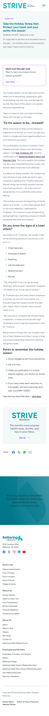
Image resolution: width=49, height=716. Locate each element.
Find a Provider (9, 573)
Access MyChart (9, 595)
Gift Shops (7, 636)
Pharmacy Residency (11, 676)
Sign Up (22, 438)
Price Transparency (10, 602)
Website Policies (9, 704)
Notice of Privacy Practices (28, 702)
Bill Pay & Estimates (10, 606)
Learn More (10, 82)
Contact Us (7, 639)
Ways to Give (8, 628)
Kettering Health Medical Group (15, 643)
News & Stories (9, 580)
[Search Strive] (36, 5)
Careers (6, 632)
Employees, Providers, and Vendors (17, 654)
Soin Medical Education (12, 673)
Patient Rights (8, 702)
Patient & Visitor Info (11, 599)
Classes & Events (9, 584)
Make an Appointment (11, 569)
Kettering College (10, 661)
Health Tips (9, 19)
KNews (5, 658)
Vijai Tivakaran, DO (24, 153)
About (5, 625)
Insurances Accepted (11, 614)
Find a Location (9, 577)
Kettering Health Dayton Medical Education (20, 665)
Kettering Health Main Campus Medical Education (22, 669)
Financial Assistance (10, 610)
